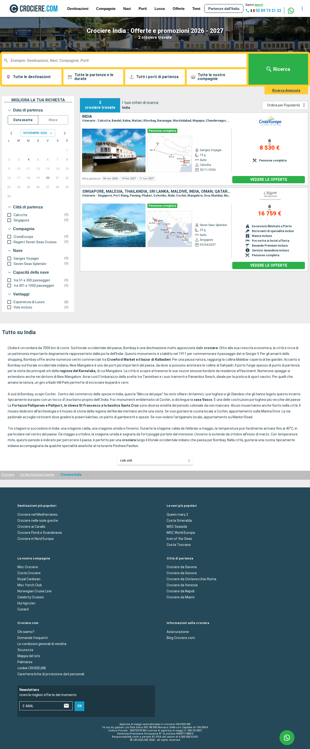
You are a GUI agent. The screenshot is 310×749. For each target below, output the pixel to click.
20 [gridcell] (47, 178)
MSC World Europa (181, 532)
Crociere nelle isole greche (37, 520)
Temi (196, 9)
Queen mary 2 (177, 514)
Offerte (179, 9)
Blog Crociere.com (181, 637)
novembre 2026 (35, 133)
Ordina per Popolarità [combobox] (283, 105)
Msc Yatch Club (29, 585)
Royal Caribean (28, 579)
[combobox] (126, 60)
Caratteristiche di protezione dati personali (50, 674)
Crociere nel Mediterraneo (37, 514)
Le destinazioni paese (37, 475)
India (87, 116)
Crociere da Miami (180, 597)
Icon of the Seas (179, 538)
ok (79, 706)
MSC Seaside (177, 526)
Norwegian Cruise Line (34, 591)
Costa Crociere (29, 573)
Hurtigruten (26, 603)
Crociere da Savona (182, 567)
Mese (53, 120)
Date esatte (22, 120)
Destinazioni (77, 9)
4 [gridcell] (28, 159)
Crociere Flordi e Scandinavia (39, 532)
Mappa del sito (28, 656)
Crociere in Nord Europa (35, 538)
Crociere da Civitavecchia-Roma (191, 579)
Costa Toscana (179, 544)
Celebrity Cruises (30, 597)
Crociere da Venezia (182, 585)
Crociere (7, 475)
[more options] (302, 8)
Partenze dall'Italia (223, 9)
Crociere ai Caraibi (31, 526)
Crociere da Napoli (180, 591)
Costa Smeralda (179, 520)
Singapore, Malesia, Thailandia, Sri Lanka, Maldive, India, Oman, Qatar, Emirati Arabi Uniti (156, 191)
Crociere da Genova (182, 573)
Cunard (23, 609)
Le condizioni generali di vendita (41, 644)
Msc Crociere (27, 567)
